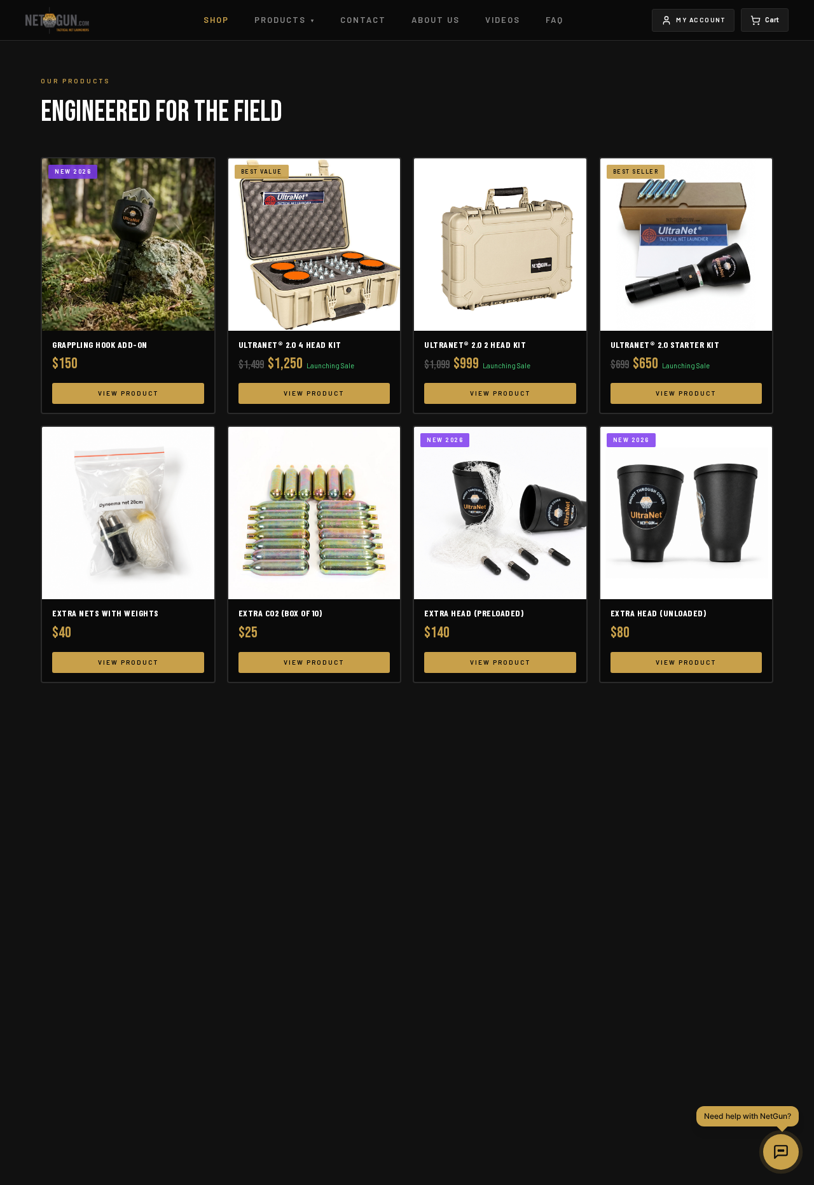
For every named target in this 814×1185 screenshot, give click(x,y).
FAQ (554, 20)
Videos (502, 20)
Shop (216, 20)
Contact (363, 20)
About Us (435, 20)
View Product (128, 393)
